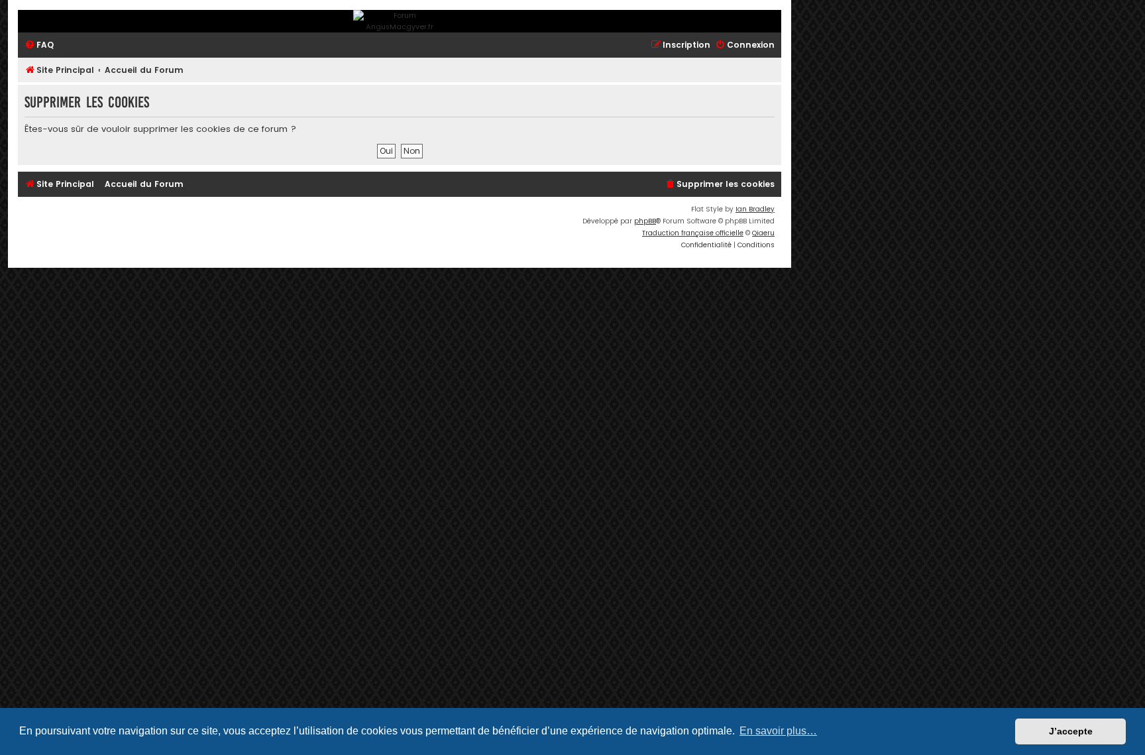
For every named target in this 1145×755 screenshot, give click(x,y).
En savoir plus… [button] (778, 730)
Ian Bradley (755, 209)
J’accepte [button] (1071, 731)
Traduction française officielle (692, 233)
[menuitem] (39, 45)
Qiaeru (763, 233)
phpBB (645, 221)
